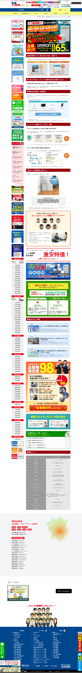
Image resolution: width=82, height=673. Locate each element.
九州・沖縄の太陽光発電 (18, 655)
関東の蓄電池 (55, 645)
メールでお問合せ (66, 0)
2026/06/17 (17, 180)
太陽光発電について (18, 634)
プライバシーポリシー (65, 671)
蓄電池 (60, 9)
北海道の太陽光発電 (18, 659)
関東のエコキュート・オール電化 (40, 650)
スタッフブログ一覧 (18, 183)
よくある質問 (65, 13)
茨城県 (24, 529)
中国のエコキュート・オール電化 (40, 654)
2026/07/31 (17, 157)
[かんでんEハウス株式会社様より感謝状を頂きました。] (18, 256)
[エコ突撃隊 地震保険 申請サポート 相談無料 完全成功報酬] (18, 127)
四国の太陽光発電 (17, 652)
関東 (14, 3)
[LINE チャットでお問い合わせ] (2, 658)
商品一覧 (46, 13)
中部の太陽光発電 (17, 649)
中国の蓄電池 (55, 649)
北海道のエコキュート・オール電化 (40, 662)
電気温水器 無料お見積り (38, 647)
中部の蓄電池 (55, 647)
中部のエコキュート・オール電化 (40, 652)
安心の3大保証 (17, 635)
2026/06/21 (16, 176)
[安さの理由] (18, 91)
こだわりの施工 (17, 637)
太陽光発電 (21, 9)
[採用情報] (18, 192)
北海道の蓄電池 (56, 657)
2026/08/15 (17, 147)
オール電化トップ (36, 632)
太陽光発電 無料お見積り (19, 644)
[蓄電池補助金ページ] (18, 140)
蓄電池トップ (16, 13)
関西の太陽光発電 (17, 645)
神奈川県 (25, 527)
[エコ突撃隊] (20, 5)
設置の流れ (56, 13)
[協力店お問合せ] (18, 200)
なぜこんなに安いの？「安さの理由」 (63, 262)
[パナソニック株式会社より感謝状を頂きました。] (18, 242)
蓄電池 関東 (48, 16)
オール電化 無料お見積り (38, 642)
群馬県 (29, 529)
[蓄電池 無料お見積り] (79, 651)
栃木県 (19, 529)
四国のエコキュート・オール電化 (40, 655)
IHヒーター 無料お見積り (38, 645)
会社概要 (59, 0)
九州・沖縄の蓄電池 (57, 654)
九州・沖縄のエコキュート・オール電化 (41, 659)
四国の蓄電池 (55, 650)
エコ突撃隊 (39, 16)
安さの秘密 (57, 6)
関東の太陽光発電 (17, 647)
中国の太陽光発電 (17, 650)
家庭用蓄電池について (26, 13)
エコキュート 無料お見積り (39, 644)
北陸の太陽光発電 (17, 654)
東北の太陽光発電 (17, 657)
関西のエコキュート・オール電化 (40, 649)
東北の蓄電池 (55, 655)
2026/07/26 (17, 161)
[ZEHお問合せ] (18, 213)
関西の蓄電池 (55, 644)
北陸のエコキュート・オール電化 (40, 657)
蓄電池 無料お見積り (57, 642)
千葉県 (13, 529)
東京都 (13, 527)
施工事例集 (41, 6)
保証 (36, 13)
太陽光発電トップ (16, 632)
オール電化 (41, 9)
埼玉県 (19, 527)
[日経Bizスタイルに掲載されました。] (18, 228)
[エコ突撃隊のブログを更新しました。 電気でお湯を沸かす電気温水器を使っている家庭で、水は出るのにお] (18, 596)
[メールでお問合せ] (79, 670)
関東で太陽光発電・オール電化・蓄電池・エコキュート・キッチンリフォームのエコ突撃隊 (26, 0)
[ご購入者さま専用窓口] (18, 99)
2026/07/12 (17, 166)
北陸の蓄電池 (55, 652)
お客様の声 (49, 6)
